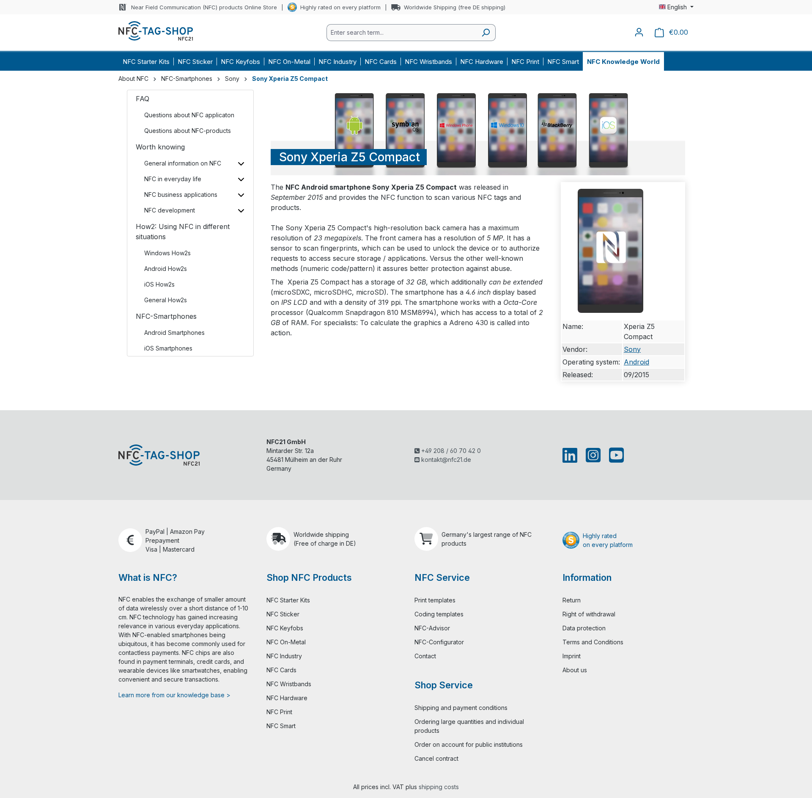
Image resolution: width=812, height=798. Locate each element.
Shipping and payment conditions (461, 707)
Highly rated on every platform (340, 7)
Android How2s (165, 268)
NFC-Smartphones (166, 316)
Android (636, 362)
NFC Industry (284, 656)
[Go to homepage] (155, 31)
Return (571, 600)
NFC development (169, 210)
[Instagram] (593, 455)
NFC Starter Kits (288, 600)
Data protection (584, 628)
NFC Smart (281, 725)
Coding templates (439, 614)
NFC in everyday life (172, 178)
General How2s (165, 300)
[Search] (486, 32)
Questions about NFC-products (187, 130)
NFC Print (279, 711)
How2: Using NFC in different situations (183, 231)
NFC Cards (281, 670)
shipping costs (439, 786)
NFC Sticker (282, 614)
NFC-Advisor (432, 628)
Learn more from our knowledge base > (174, 695)
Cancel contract (436, 758)
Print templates (434, 600)
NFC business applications (180, 194)
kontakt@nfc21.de (445, 459)
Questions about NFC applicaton (189, 115)
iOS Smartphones (168, 348)
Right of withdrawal (588, 614)
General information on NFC (182, 163)
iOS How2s (159, 284)
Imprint (571, 656)
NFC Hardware (286, 697)
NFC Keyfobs (284, 628)
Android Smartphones (174, 332)
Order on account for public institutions (468, 744)
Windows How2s (167, 253)
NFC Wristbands (288, 684)
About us (574, 670)
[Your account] (639, 32)
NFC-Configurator (439, 642)
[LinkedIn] (571, 455)
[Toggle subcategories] (240, 163)
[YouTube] (615, 455)
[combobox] (401, 32)
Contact (425, 656)
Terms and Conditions (592, 642)
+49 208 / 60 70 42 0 (450, 450)
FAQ (142, 98)
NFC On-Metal (286, 642)
